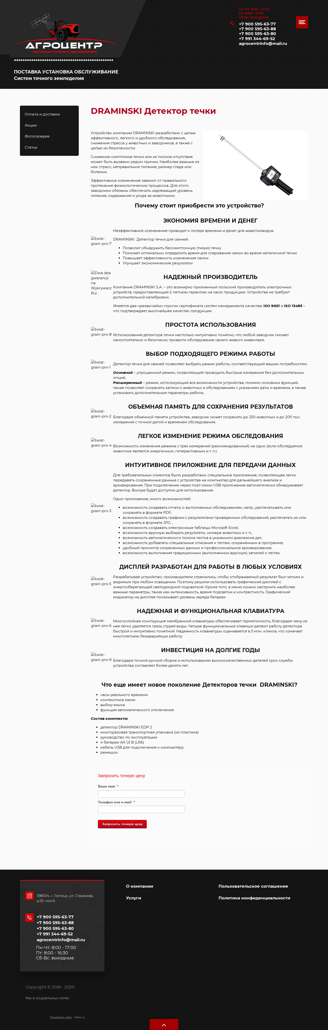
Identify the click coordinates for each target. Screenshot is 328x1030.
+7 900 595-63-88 (257, 28)
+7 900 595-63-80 (257, 33)
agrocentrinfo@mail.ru (263, 43)
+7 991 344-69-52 (257, 38)
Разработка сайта (61, 1017)
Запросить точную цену (122, 824)
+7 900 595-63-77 (257, 24)
